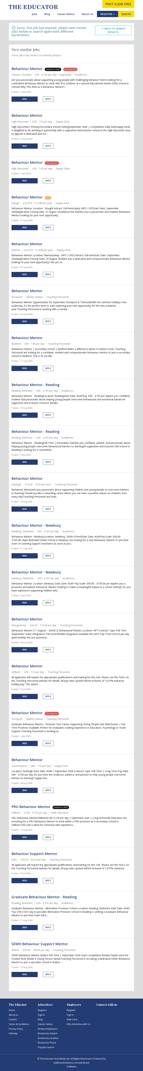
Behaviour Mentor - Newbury (36, 525)
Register (42, 1010)
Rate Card (72, 1019)
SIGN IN (126, 14)
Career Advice (66, 14)
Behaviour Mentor (27, 68)
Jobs (34, 14)
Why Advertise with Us (78, 1024)
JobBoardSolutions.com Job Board (71, 1062)
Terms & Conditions (19, 1024)
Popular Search (46, 1047)
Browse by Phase (47, 1042)
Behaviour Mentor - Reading (35, 384)
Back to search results (115, 30)
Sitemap (13, 1033)
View (24, 99)
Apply (48, 99)
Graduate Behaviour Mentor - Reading (44, 897)
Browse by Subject (47, 1033)
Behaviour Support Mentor (34, 853)
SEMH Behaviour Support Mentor (40, 944)
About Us (87, 14)
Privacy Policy (16, 1028)
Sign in (41, 1014)
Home (12, 1010)
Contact (13, 1019)
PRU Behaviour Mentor (31, 806)
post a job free (118, 4)
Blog (47, 14)
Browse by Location (48, 1038)
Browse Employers (48, 1028)
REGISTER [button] (106, 14)
